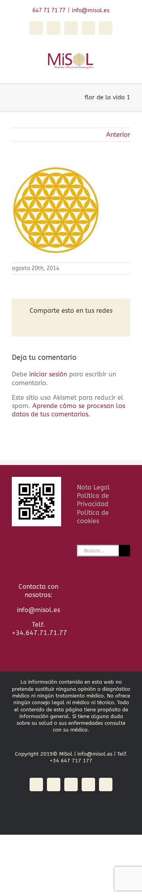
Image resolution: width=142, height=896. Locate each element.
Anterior (118, 134)
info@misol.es (91, 10)
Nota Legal (93, 487)
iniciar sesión (49, 374)
